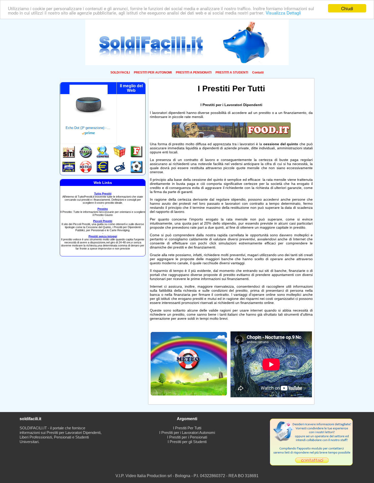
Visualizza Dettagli (283, 13)
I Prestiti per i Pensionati (187, 437)
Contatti (258, 72)
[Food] (231, 136)
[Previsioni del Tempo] (189, 394)
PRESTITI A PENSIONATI (193, 72)
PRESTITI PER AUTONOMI (153, 72)
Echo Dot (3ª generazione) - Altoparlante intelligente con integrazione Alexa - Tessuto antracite (88, 128)
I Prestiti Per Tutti (187, 428)
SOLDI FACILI (120, 72)
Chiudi (347, 8)
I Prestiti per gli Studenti (187, 442)
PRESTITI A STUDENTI (231, 72)
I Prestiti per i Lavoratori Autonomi (187, 432)
